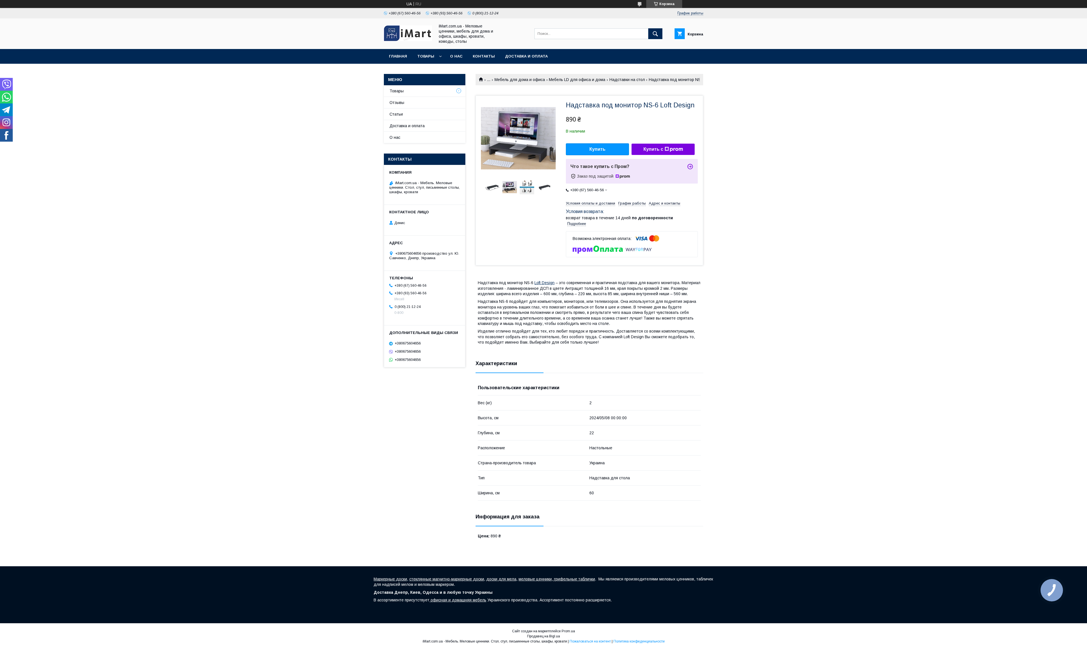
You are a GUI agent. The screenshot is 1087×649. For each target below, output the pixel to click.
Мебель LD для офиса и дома (577, 79)
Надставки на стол (627, 79)
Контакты (484, 56)
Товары (425, 56)
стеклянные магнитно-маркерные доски (446, 579)
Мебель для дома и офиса (520, 79)
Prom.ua (568, 631)
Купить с (653, 149)
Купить (597, 149)
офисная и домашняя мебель (457, 600)
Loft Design (544, 282)
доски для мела (501, 579)
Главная (398, 56)
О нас (456, 56)
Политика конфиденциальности (639, 641)
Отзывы (397, 102)
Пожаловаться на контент (590, 641)
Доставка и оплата (526, 56)
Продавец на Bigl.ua (543, 636)
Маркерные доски (390, 579)
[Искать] (655, 33)
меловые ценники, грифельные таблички (557, 579)
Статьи (396, 114)
